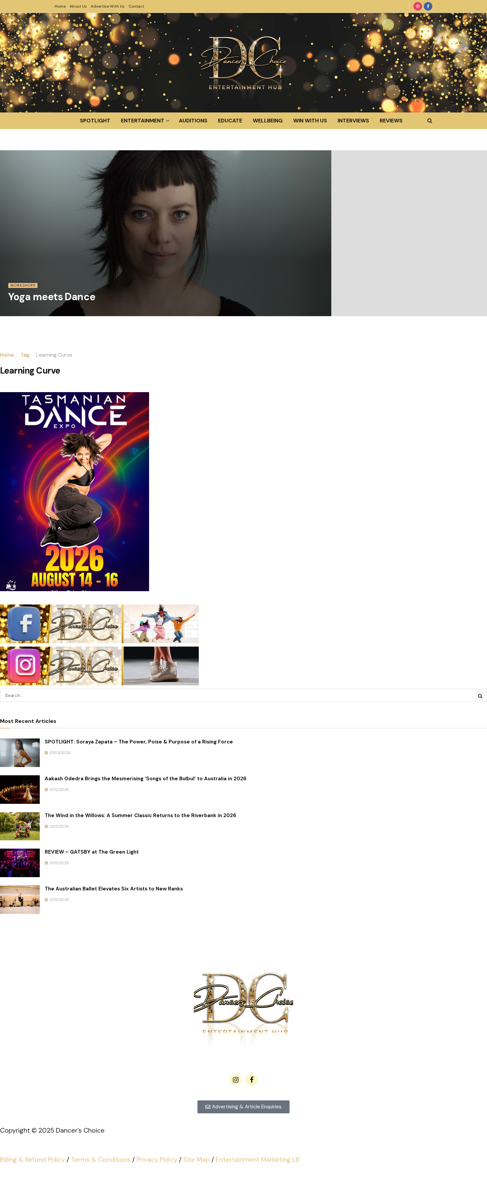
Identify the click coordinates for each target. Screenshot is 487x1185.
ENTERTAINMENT (142, 120)
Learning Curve (54, 354)
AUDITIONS (193, 120)
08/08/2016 (22, 312)
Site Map (196, 1159)
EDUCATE (230, 120)
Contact (136, 6)
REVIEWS (391, 120)
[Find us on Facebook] (428, 6)
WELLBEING (268, 120)
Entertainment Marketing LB (258, 1159)
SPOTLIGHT (95, 120)
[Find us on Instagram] (417, 6)
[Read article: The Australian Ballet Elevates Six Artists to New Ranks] (20, 899)
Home (60, 6)
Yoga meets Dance (51, 296)
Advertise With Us (108, 6)
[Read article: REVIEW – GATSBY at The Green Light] (20, 863)
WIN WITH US (310, 120)
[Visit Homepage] (243, 62)
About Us (78, 6)
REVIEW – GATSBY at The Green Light (92, 852)
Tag (25, 354)
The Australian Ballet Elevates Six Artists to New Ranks (114, 888)
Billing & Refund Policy (32, 1159)
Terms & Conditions (101, 1159)
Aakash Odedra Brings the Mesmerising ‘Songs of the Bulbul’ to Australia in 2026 (145, 778)
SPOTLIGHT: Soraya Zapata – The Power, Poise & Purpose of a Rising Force (139, 741)
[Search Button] (429, 120)
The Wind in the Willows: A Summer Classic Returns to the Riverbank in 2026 (140, 815)
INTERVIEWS (353, 120)
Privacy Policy (156, 1159)
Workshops (22, 285)
